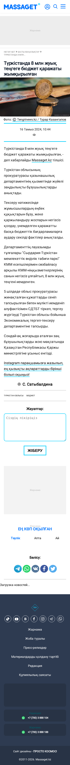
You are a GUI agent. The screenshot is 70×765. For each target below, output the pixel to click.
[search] (55, 6)
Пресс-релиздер (35, 647)
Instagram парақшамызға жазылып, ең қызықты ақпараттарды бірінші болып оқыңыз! (33, 369)
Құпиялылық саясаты (35, 675)
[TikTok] (8, 619)
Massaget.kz (42, 160)
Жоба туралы (35, 638)
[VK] (25, 619)
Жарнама (35, 629)
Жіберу (35, 450)
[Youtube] (16, 619)
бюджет (30, 395)
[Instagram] (43, 619)
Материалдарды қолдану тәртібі (35, 657)
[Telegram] (51, 619)
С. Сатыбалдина (37, 384)
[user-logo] (47, 9)
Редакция (35, 666)
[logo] (22, 6)
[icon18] (35, 609)
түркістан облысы (14, 395)
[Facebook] (34, 619)
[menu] (63, 6)
